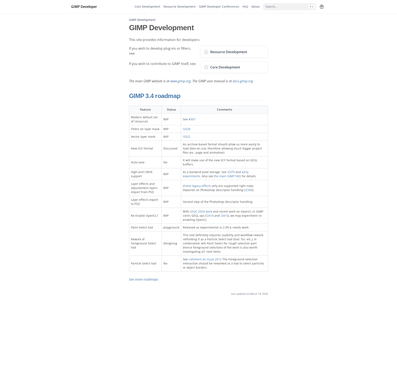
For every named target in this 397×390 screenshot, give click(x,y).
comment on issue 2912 (205, 259)
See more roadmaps (143, 279)
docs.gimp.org (243, 81)
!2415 (224, 216)
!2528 (186, 129)
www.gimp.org (180, 81)
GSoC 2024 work (201, 211)
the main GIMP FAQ (227, 176)
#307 (192, 119)
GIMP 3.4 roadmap (155, 95)
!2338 (248, 190)
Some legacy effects (197, 186)
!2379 (231, 172)
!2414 (210, 216)
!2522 (186, 137)
